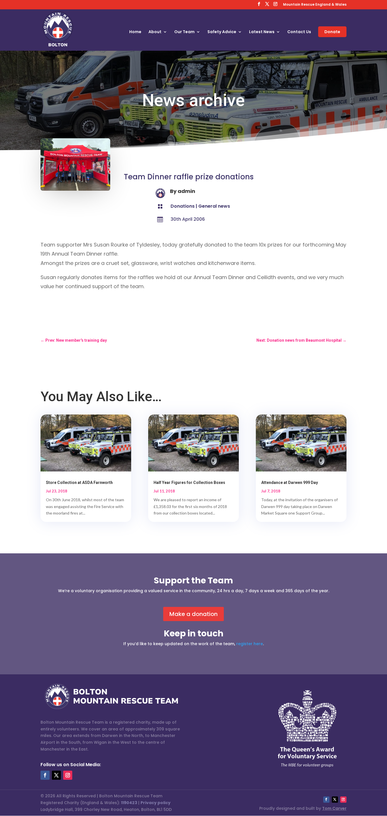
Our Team (184, 32)
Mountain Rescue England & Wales (314, 5)
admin (186, 191)
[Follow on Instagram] (67, 775)
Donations (183, 206)
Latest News (262, 32)
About (154, 32)
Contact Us (299, 32)
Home (135, 32)
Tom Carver (334, 808)
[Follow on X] (56, 775)
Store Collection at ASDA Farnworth (79, 482)
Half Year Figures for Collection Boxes (189, 482)
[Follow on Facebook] (45, 775)
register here (249, 644)
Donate (332, 32)
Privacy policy (156, 803)
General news (214, 206)
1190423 (129, 803)
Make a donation (193, 614)
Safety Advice (221, 32)
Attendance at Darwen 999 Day (289, 482)
